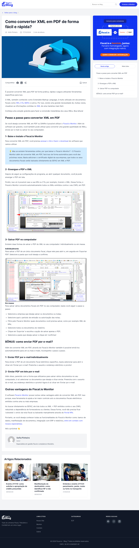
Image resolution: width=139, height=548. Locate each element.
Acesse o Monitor (128, 4)
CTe (22, 103)
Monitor (39, 524)
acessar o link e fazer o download (54, 141)
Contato (39, 528)
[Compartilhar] (25, 83)
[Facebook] (18, 83)
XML (38, 106)
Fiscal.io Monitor (70, 123)
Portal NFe (68, 412)
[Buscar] (116, 4)
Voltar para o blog (10, 13)
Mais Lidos (125, 66)
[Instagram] (114, 521)
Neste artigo (105, 66)
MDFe (27, 103)
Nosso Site (40, 521)
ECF (72, 521)
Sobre (38, 532)
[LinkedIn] (21, 83)
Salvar (84, 83)
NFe (17, 103)
